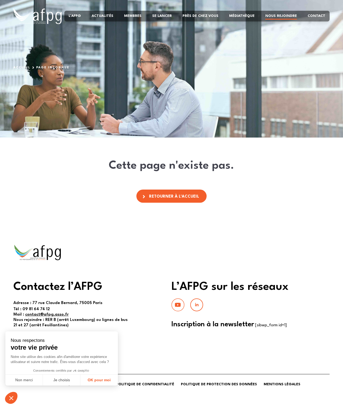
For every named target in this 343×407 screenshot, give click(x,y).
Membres (132, 16)
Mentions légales (282, 384)
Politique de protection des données (219, 384)
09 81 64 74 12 (31, 309)
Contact (316, 16)
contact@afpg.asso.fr (47, 315)
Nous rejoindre (281, 16)
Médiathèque (242, 16)
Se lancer (162, 16)
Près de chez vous (200, 16)
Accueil (21, 67)
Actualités (102, 16)
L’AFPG (75, 16)
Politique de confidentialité (145, 384)
